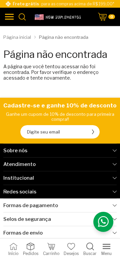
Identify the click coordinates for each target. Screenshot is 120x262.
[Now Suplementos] (58, 16)
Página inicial (17, 37)
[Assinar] (93, 132)
